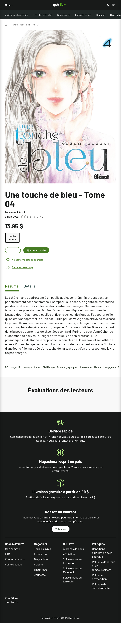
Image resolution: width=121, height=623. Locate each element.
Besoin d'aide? (14, 544)
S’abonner (60, 528)
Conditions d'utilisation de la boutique (102, 552)
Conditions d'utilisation (12, 600)
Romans (100, 14)
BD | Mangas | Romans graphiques (22, 367)
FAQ (7, 554)
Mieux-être (40, 569)
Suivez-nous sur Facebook (73, 570)
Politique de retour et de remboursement (103, 565)
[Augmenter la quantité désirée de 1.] (18, 250)
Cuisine (38, 564)
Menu (8, 5)
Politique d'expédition (99, 577)
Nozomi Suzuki (17, 212)
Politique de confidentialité (101, 586)
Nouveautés (63, 14)
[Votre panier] (113, 5)
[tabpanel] (60, 325)
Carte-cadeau (13, 564)
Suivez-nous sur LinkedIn (73, 579)
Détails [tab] (29, 286)
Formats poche (83, 14)
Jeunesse (40, 574)
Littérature (86, 367)
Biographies (41, 559)
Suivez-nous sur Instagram (73, 561)
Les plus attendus (42, 14)
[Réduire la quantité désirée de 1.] (7, 250)
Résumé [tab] (12, 286)
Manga (97, 367)
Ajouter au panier (36, 250)
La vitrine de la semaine (16, 14)
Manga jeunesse (111, 367)
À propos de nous (73, 549)
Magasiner (40, 544)
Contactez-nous (15, 559)
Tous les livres (42, 549)
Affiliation (69, 554)
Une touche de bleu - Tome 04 (26, 24)
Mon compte (12, 549)
